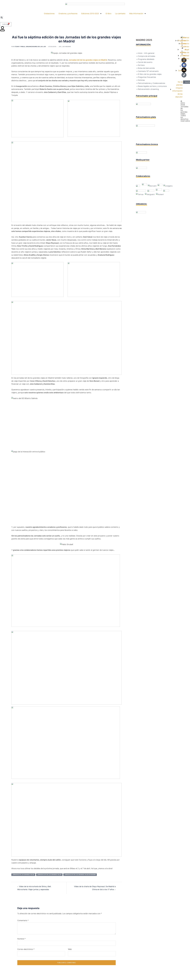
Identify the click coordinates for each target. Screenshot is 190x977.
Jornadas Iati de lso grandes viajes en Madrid (80, 874)
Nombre (21, 939)
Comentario (23, 920)
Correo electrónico (25, 949)
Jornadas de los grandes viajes (23, 874)
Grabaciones (49, 13)
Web (70, 949)
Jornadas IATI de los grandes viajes (49, 874)
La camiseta (120, 13)
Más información (136, 13)
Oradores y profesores (67, 13)
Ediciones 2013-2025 (90, 13)
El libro (108, 13)
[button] (1, 17)
